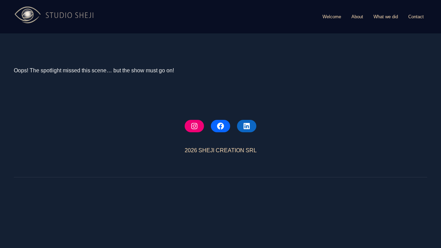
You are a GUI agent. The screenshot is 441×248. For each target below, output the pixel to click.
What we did (385, 16)
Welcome (331, 16)
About (357, 16)
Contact (416, 16)
